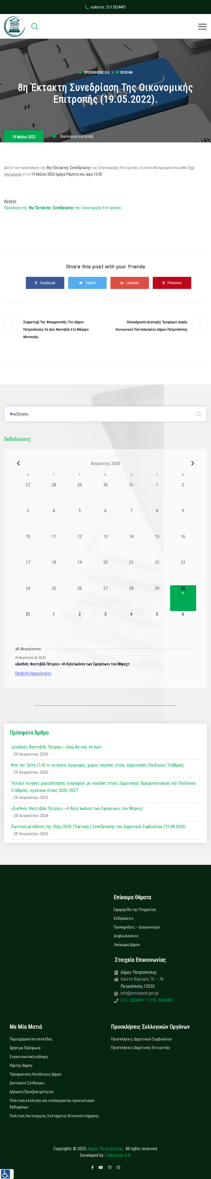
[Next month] (193, 463)
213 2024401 (133, 1000)
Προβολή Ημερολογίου (33, 673)
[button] (7, 1174)
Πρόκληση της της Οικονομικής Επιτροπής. (63, 207)
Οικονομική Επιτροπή (76, 136)
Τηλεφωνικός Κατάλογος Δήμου (36, 1074)
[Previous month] (18, 463)
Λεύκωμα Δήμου (127, 944)
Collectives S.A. (118, 1155)
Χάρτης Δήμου (21, 1065)
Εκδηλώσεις (124, 918)
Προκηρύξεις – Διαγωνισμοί (137, 927)
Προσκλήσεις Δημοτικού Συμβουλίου (141, 1039)
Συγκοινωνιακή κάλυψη (29, 1056)
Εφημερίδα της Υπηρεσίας (135, 909)
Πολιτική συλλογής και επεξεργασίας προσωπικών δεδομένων (52, 1104)
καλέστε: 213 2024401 (108, 7)
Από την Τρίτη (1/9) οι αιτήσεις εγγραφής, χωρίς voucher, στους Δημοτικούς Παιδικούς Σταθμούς (97, 765)
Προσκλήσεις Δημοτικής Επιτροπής (140, 1047)
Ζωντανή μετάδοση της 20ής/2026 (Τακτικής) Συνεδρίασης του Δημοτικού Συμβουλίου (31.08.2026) (98, 826)
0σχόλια (126, 72)
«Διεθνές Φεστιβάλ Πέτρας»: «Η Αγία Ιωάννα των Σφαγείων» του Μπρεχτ (72, 664)
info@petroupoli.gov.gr (140, 993)
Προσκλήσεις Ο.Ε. (97, 72)
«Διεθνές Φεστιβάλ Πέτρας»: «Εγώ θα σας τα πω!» (56, 747)
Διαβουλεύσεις (126, 935)
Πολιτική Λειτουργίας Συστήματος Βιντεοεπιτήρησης (54, 1115)
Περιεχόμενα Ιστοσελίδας (31, 1039)
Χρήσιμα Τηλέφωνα (25, 1047)
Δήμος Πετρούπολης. (105, 1148)
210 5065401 (161, 1000)
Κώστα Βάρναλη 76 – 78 (142, 979)
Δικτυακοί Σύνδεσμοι (27, 1082)
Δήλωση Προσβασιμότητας (32, 1091)
